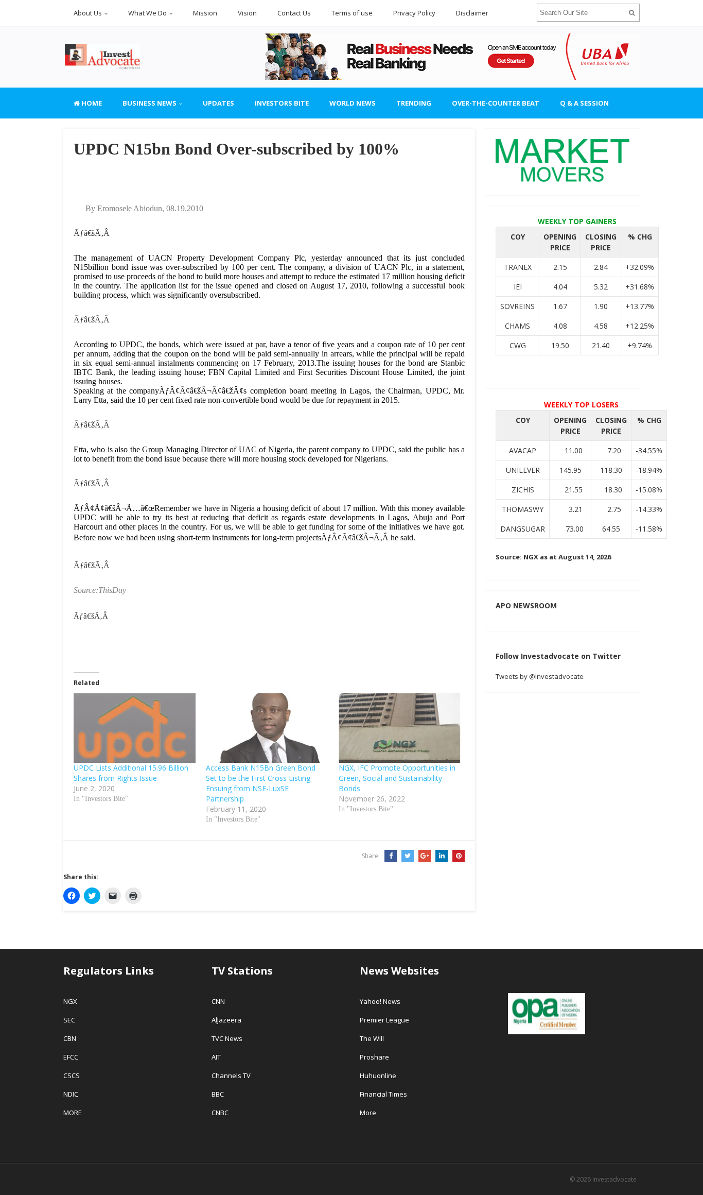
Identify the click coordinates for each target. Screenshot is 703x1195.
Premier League (384, 1020)
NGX (70, 1001)
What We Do (147, 13)
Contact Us (294, 13)
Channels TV (231, 1075)
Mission (205, 13)
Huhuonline (378, 1075)
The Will (372, 1038)
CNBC (220, 1112)
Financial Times (384, 1094)
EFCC (70, 1057)
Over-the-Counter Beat (495, 103)
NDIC (70, 1094)
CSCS (71, 1075)
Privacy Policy (414, 13)
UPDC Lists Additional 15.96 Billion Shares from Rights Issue (131, 773)
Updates (218, 103)
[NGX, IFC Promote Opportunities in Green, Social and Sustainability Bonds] (400, 728)
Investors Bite (282, 103)
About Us (88, 13)
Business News (149, 103)
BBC (218, 1094)
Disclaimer (472, 13)
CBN (69, 1038)
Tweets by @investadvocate (540, 676)
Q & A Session (584, 103)
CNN (218, 1001)
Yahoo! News (381, 1001)
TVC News (227, 1038)
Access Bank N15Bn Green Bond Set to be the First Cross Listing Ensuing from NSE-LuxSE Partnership (260, 783)
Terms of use (352, 13)
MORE (72, 1112)
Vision (247, 13)
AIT (216, 1057)
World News (352, 103)
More (368, 1112)
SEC (69, 1020)
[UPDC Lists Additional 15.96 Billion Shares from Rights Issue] (135, 728)
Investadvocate (614, 1179)
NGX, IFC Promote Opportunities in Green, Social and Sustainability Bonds (397, 778)
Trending (413, 103)
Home (91, 103)
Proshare (374, 1057)
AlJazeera (226, 1020)
